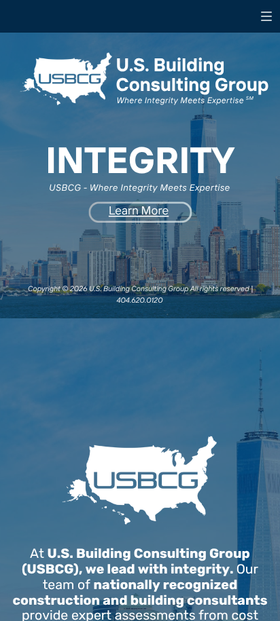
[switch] (266, 16)
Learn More (139, 211)
